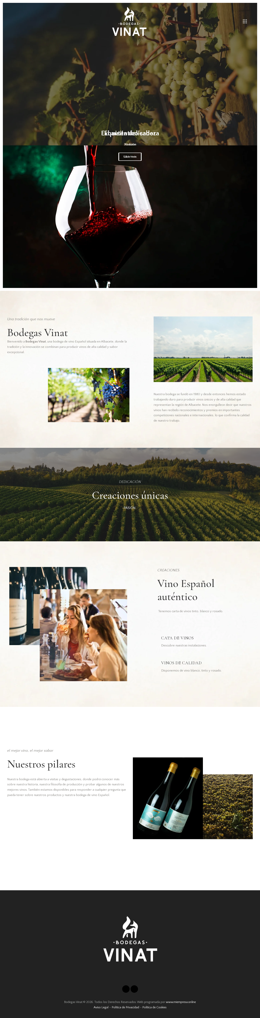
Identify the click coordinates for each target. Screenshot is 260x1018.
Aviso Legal (101, 1007)
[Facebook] (134, 989)
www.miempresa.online (181, 1002)
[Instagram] (126, 989)
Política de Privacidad (125, 1007)
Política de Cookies (154, 1007)
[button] (6, 145)
